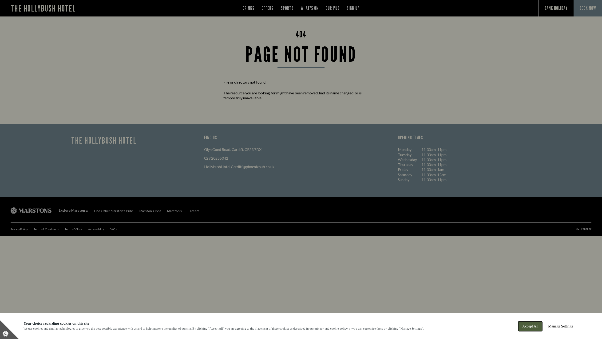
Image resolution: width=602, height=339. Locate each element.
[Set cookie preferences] (9, 329)
